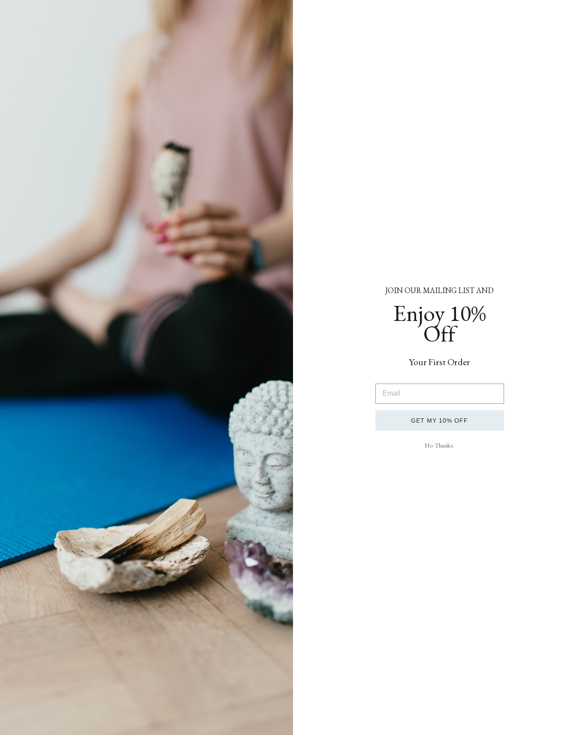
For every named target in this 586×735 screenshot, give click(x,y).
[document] (293, 367)
